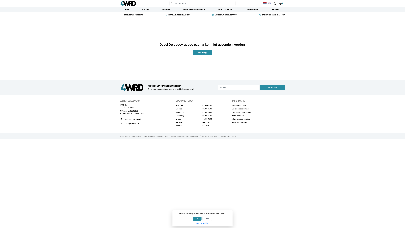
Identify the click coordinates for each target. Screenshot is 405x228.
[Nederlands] (265, 3)
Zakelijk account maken (240, 109)
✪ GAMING (166, 9)
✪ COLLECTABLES (225, 9)
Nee (207, 218)
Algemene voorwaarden (241, 119)
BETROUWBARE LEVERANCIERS (179, 15)
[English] (270, 3)
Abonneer (272, 87)
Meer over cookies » (202, 223)
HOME (127, 9)
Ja (197, 218)
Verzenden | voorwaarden (241, 112)
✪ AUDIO (145, 9)
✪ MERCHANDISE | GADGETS (194, 9)
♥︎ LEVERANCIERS (251, 9)
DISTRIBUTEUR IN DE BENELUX (133, 15)
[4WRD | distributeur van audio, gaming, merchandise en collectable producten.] (144, 3)
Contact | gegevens (239, 105)
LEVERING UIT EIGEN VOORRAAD (226, 15)
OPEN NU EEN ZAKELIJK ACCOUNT (273, 15)
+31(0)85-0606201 (127, 108)
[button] (274, 3)
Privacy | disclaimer (239, 122)
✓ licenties (275, 9)
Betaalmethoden (238, 116)
